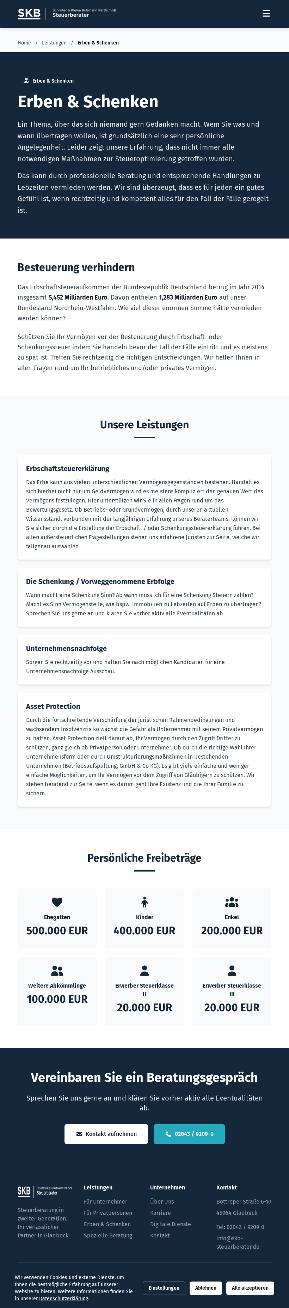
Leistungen (54, 43)
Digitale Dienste (170, 1224)
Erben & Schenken (107, 1224)
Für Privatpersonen (108, 1213)
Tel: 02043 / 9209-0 (240, 1227)
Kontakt (160, 1235)
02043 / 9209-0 (194, 1134)
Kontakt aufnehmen (111, 1134)
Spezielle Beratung (108, 1235)
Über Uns (162, 1201)
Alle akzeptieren (250, 1288)
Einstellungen (164, 1288)
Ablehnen (205, 1288)
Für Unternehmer (105, 1201)
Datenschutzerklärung (63, 1299)
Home (24, 43)
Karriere (160, 1213)
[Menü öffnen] (266, 14)
